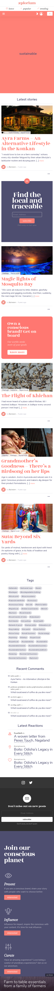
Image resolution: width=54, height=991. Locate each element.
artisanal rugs (26, 588)
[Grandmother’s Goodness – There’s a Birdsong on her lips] (27, 442)
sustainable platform (38, 650)
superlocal (14, 642)
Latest (11, 8)
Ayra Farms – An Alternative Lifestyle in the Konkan (25, 143)
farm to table (41, 605)
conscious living (16, 605)
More (41, 161)
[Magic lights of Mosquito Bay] (27, 260)
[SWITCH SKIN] (37, 14)
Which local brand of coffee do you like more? (31, 692)
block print (14, 596)
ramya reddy (31, 625)
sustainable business (38, 646)
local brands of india (18, 617)
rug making (14, 629)
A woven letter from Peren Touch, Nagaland (32, 738)
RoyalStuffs (18, 733)
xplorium (34, 658)
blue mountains (29, 596)
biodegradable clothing (30, 592)
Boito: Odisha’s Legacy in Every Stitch (33, 751)
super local (35, 637)
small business (29, 633)
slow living (14, 633)
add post (50, 14)
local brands (26, 613)
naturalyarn (35, 617)
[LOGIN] (41, 13)
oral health (39, 621)
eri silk (29, 605)
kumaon (13, 613)
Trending (43, 8)
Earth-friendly (14, 133)
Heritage (5, 273)
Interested (12, 897)
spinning (13, 637)
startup (24, 637)
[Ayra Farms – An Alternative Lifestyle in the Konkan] (27, 120)
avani (39, 588)
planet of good (16, 625)
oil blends (14, 621)
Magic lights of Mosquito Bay (18, 281)
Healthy (5, 455)
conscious (33, 600)
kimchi (44, 609)
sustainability (28, 642)
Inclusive (14, 390)
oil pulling (26, 621)
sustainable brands (17, 646)
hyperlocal (14, 609)
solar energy (44, 633)
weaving (13, 654)
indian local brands (30, 609)
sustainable (42, 642)
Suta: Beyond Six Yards (21, 539)
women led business (18, 658)
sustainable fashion (18, 650)
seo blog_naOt (15, 705)
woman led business (29, 654)
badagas (13, 592)
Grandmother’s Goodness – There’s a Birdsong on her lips (26, 466)
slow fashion (39, 629)
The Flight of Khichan (26, 395)
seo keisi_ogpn (16, 697)
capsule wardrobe (17, 600)
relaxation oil (45, 625)
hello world (14, 676)
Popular (26, 8)
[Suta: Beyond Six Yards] (27, 518)
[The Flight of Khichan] (27, 377)
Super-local (25, 133)
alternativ (13, 588)
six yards (26, 629)
